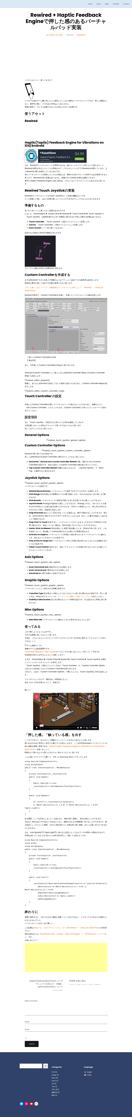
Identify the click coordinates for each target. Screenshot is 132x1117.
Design (54, 1075)
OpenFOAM (57, 990)
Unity (85, 984)
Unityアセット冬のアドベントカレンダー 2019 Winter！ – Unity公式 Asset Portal (67, 928)
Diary (72, 984)
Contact (126, 4)
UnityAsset (59, 35)
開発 (53, 1095)
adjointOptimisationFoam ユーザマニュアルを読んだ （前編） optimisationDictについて (46, 983)
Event (79, 984)
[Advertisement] (66, 51)
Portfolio (116, 4)
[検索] (45, 1066)
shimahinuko (81, 35)
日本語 (89, 1075)
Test (53, 1087)
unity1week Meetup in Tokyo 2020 (39, 651)
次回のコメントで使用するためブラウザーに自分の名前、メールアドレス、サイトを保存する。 (56, 1038)
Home (90, 4)
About (99, 4)
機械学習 (54, 1092)
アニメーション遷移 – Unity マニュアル (74, 596)
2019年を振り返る (77, 980)
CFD (53, 1072)
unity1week (50, 35)
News (107, 4)
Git (53, 1084)
